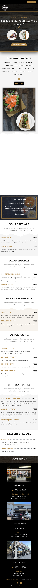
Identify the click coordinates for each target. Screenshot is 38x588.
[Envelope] (21, 583)
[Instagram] (17, 583)
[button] (34, 7)
